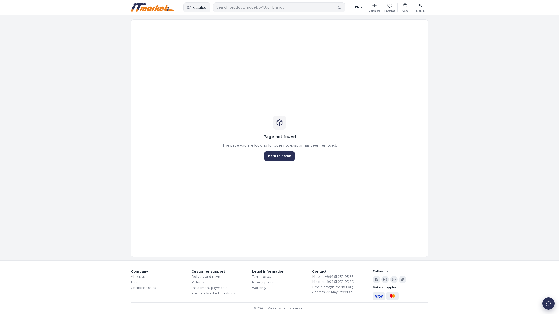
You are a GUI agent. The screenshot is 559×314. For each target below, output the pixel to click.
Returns (198, 282)
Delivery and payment (209, 277)
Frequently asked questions (213, 293)
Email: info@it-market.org (333, 287)
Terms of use (262, 277)
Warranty (259, 288)
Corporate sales (143, 288)
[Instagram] (385, 279)
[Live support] (548, 303)
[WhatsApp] (394, 279)
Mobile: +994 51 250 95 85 (332, 277)
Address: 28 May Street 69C (333, 292)
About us (138, 277)
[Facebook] (376, 279)
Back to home (279, 156)
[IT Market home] (153, 7)
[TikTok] (402, 279)
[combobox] (273, 7)
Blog (135, 282)
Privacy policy (263, 282)
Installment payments (209, 288)
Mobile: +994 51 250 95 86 (333, 282)
